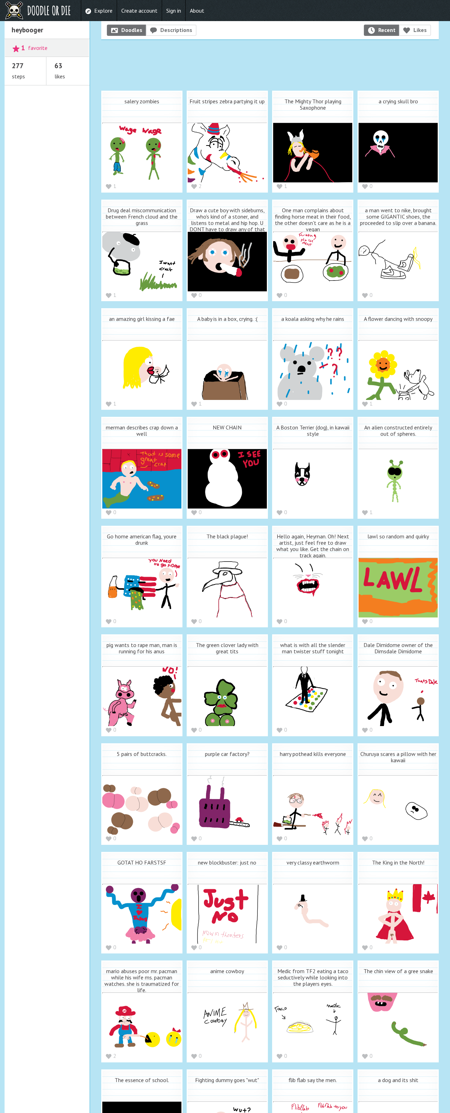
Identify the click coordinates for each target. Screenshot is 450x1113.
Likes (420, 29)
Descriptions (176, 29)
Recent (387, 29)
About (197, 10)
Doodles (131, 29)
